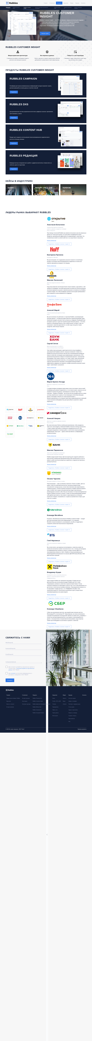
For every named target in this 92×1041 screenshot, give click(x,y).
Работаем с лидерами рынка (74, 704)
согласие (13, 673)
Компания (10, 648)
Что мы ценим (71, 706)
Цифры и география (72, 701)
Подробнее (14, 92)
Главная (45, 3)
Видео (64, 701)
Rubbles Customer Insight (27, 8)
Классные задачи (72, 698)
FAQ (69, 721)
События (64, 704)
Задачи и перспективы (73, 709)
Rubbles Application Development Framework (41, 8)
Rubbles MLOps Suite (57, 8)
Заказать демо (45, 33)
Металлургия (55, 715)
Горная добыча (55, 712)
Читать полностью (51, 240)
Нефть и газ (54, 709)
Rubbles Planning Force (16, 8)
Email (9, 654)
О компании (52, 3)
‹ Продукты (9, 7)
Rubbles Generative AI (68, 8)
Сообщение (11, 661)
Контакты (83, 3)
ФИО (9, 642)
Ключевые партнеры (26, 704)
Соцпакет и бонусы (72, 715)
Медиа (71, 3)
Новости (64, 698)
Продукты (59, 3)
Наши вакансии (71, 718)
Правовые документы (82, 729)
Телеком (54, 704)
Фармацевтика (55, 706)
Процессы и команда (72, 712)
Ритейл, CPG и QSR (56, 701)
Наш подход (24, 701)
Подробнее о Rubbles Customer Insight (58, 244)
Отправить (10, 680)
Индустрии (65, 3)
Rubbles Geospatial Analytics (78, 8)
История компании (10, 706)
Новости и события (10, 704)
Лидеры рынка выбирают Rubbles (13, 698)
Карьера (77, 3)
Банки (53, 698)
